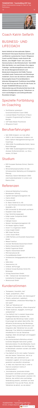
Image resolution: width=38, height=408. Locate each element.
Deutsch (25, 406)
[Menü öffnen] (3, 10)
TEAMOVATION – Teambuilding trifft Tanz (16, 3)
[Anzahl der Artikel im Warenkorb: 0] (34, 9)
